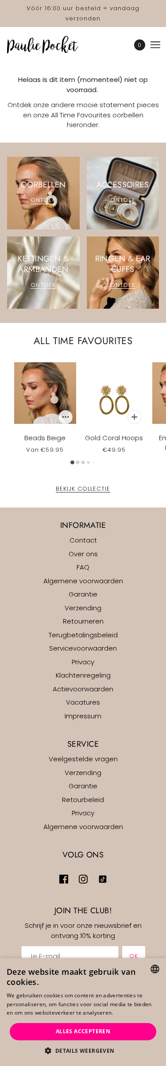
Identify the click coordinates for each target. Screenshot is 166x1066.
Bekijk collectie (83, 489)
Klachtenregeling (83, 675)
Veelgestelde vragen (83, 759)
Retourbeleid (83, 799)
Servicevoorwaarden (83, 648)
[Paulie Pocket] (50, 45)
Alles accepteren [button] (83, 1031)
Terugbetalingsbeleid (83, 635)
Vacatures (83, 702)
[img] (63, 879)
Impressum (83, 716)
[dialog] (83, 1012)
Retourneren (83, 621)
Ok (133, 956)
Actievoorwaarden (83, 689)
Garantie (83, 594)
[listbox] (155, 969)
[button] (82, 1051)
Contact (83, 540)
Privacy (83, 662)
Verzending (83, 607)
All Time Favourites (83, 340)
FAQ (83, 567)
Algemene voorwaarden (83, 580)
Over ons (83, 553)
